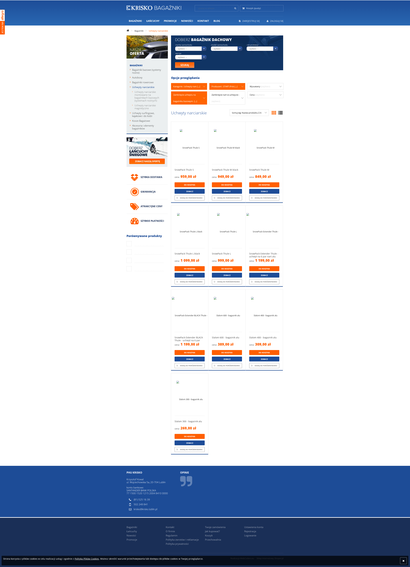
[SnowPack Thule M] (264, 143)
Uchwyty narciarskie (143, 87)
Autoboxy (137, 77)
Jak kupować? (212, 531)
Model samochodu (219, 45)
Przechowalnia (213, 539)
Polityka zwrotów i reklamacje (182, 539)
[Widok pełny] (280, 113)
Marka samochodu (183, 45)
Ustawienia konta (253, 527)
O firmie (170, 531)
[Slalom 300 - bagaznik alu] (189, 394)
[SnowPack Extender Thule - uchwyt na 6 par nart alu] (264, 227)
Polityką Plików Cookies (87, 558)
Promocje (132, 539)
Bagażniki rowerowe (143, 82)
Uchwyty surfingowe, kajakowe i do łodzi (143, 114)
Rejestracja (250, 531)
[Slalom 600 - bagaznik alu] (227, 310)
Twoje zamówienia (215, 527)
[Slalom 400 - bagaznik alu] (264, 310)
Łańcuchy (132, 531)
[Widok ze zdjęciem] (274, 113)
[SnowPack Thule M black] (227, 143)
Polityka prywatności (177, 543)
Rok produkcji (252, 45)
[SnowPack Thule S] (189, 143)
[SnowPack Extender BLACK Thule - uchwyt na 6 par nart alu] (189, 310)
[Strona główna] (154, 7)
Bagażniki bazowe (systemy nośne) (146, 71)
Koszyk (209, 535)
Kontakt (170, 527)
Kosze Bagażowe (141, 120)
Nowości (131, 535)
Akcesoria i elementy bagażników (143, 127)
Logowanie (250, 535)
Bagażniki (136, 65)
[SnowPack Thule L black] (189, 227)
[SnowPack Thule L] (227, 227)
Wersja (178, 53)
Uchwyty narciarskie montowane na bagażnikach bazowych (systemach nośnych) (147, 96)
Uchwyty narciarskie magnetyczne (145, 107)
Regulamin (171, 535)
